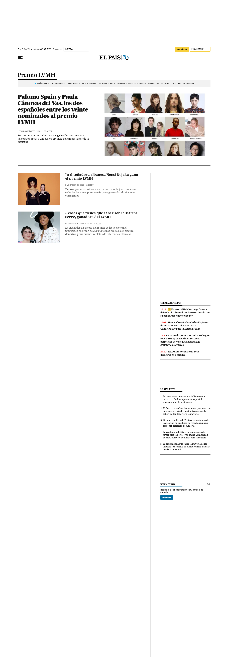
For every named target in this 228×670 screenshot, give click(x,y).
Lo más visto (167, 389)
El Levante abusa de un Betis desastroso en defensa (179, 353)
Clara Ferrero (72, 223)
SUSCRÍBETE (181, 49)
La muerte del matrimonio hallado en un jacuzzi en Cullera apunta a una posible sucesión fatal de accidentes (184, 399)
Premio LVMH (36, 75)
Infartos (132, 83)
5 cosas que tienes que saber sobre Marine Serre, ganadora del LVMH (101, 215)
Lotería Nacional (186, 83)
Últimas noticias (170, 303)
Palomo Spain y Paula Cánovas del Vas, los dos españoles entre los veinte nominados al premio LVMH (53, 109)
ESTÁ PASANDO (43, 83)
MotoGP (165, 83)
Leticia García (24, 131)
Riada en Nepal (59, 83)
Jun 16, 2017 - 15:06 (90, 223)
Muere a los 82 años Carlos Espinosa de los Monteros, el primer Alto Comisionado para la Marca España (184, 325)
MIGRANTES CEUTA (76, 83)
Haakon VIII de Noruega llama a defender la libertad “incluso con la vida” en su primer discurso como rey (185, 312)
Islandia (103, 83)
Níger (112, 83)
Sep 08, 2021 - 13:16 (83, 185)
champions (153, 83)
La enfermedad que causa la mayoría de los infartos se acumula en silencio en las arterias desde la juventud (186, 446)
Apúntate (166, 497)
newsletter (167, 484)
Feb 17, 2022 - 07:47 (42, 131)
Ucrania (121, 83)
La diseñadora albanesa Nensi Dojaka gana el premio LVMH (101, 176)
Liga (173, 83)
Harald (142, 83)
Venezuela (92, 83)
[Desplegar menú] (20, 57)
